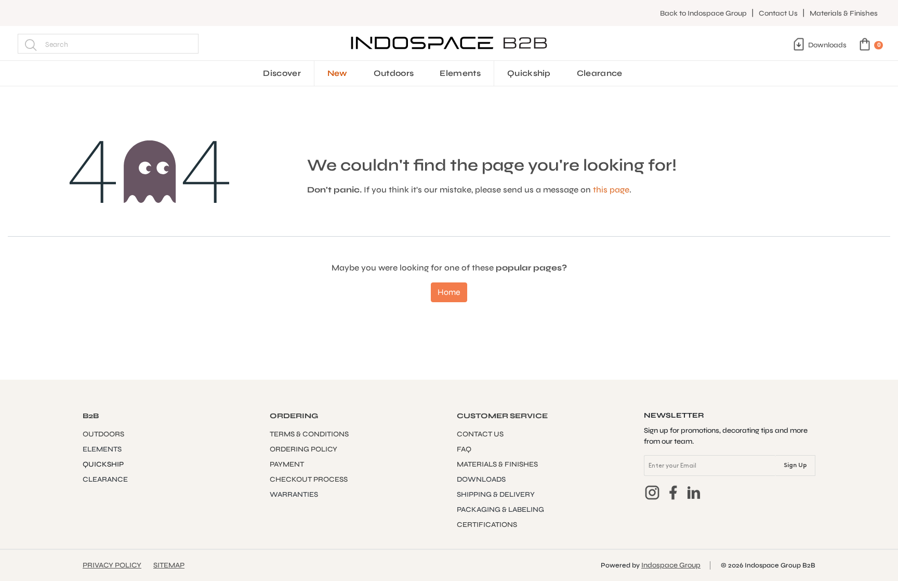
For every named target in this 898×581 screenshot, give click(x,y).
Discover (282, 73)
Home (449, 292)
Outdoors (394, 73)
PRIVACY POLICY (112, 565)
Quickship (529, 73)
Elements (460, 73)
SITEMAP (168, 565)
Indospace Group (671, 565)
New (337, 73)
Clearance (600, 73)
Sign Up (795, 465)
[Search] (30, 43)
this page (611, 190)
